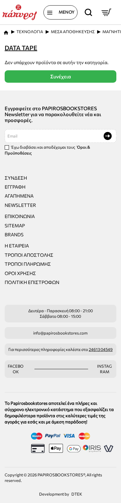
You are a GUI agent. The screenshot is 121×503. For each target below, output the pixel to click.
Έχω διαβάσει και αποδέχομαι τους (47, 150)
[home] (6, 30)
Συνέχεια (60, 76)
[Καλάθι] (106, 12)
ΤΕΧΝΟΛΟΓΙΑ (29, 31)
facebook (16, 369)
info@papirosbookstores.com (60, 332)
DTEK (76, 494)
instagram (104, 369)
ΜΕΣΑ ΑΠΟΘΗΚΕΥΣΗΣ (73, 31)
